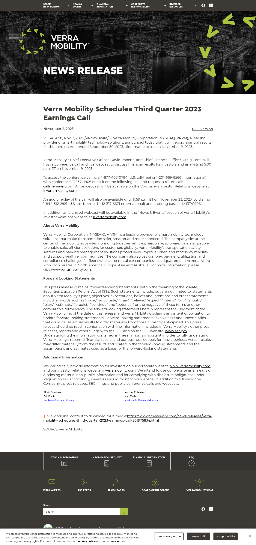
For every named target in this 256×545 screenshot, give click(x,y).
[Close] (250, 536)
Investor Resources (176, 5)
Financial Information (105, 5)
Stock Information (51, 5)
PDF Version (202, 129)
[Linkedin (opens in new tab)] (211, 5)
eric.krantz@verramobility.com (59, 400)
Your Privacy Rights (169, 536)
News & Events (77, 5)
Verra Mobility (54, 41)
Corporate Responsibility (140, 5)
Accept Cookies (226, 536)
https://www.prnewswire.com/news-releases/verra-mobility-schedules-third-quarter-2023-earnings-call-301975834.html (127, 418)
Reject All (198, 536)
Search (47, 505)
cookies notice (86, 541)
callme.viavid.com (58, 186)
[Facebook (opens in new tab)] (203, 5)
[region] (128, 536)
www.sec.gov (176, 331)
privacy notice (116, 541)
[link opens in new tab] (44, 156)
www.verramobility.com (71, 270)
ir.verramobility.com (60, 191)
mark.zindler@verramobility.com (141, 400)
